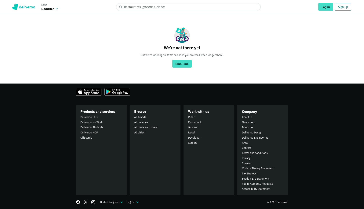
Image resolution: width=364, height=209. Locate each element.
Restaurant (194, 122)
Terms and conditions (255, 153)
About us (247, 117)
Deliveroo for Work (91, 122)
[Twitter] (85, 202)
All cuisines (141, 122)
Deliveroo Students (91, 127)
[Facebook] (78, 202)
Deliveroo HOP (89, 132)
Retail (191, 132)
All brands (140, 117)
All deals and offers (145, 127)
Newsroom (248, 122)
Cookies (247, 163)
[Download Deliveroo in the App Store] (88, 92)
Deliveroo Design (252, 132)
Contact (246, 148)
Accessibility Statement (256, 189)
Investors (247, 127)
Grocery (193, 127)
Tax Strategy (249, 173)
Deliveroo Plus (89, 117)
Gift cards (86, 137)
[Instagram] (93, 202)
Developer (194, 137)
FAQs (245, 142)
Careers (192, 142)
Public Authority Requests (257, 183)
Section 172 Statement (255, 178)
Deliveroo (23, 7)
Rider (191, 117)
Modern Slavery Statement (257, 168)
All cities (139, 132)
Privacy (246, 158)
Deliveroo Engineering (255, 137)
